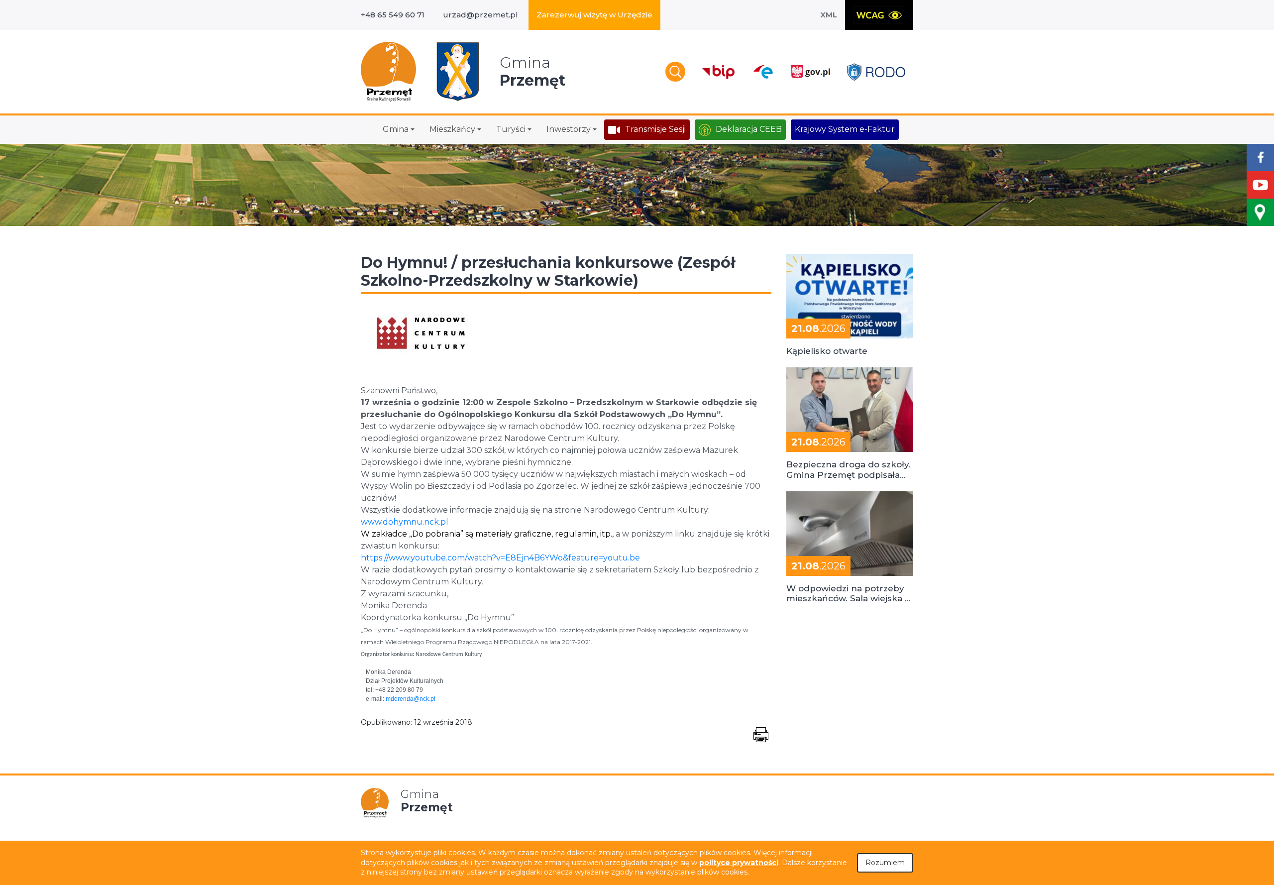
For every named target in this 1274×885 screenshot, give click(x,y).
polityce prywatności (738, 862)
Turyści (511, 129)
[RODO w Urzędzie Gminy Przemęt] (876, 72)
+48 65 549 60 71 (393, 14)
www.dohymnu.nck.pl (404, 522)
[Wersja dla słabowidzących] (879, 15)
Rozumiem (885, 862)
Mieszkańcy (452, 129)
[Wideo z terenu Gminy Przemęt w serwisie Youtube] (1260, 185)
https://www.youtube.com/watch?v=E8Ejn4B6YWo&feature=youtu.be (500, 557)
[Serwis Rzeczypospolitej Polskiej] (810, 72)
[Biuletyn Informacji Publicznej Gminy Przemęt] (718, 72)
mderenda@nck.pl (410, 698)
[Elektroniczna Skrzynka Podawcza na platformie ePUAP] (762, 71)
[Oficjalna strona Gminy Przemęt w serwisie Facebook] (1260, 157)
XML (828, 14)
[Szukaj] (675, 72)
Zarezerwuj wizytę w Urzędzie (594, 14)
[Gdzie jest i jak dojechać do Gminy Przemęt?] (1260, 212)
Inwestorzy (568, 129)
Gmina (396, 129)
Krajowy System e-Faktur (845, 129)
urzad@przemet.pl (480, 14)
